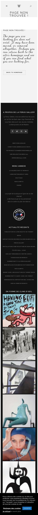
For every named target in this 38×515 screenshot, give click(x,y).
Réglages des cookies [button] (12, 508)
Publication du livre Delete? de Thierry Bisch (19, 233)
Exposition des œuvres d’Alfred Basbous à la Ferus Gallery (19, 241)
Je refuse (6, 511)
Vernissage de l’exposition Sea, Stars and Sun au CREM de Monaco (19, 281)
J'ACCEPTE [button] (27, 508)
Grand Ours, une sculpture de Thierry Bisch (19, 272)
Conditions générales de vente (19, 146)
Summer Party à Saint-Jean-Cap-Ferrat (19, 276)
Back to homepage (14, 72)
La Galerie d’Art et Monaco (19, 170)
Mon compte (19, 181)
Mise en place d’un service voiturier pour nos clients (19, 266)
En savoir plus (15, 511)
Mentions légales (19, 143)
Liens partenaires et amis (19, 174)
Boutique (19, 178)
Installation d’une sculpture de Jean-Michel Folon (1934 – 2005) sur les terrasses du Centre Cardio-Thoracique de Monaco (19, 252)
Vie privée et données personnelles (19, 150)
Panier (19, 185)
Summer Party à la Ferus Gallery (19, 261)
